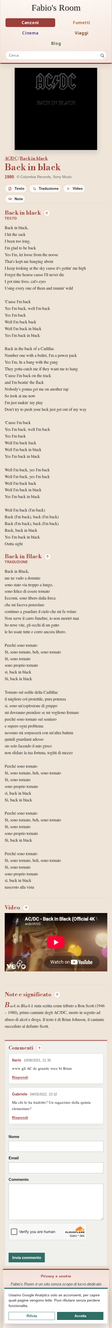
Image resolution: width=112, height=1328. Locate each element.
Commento (19, 1179)
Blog (56, 43)
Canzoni (30, 22)
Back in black (34, 158)
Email (14, 1158)
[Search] (102, 55)
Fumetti (81, 22)
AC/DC (11, 158)
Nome (14, 1137)
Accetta (80, 1316)
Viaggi (82, 33)
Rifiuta (32, 1316)
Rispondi (20, 1077)
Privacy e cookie (56, 1276)
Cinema (30, 33)
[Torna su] (46, 213)
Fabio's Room (56, 7)
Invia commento (26, 1257)
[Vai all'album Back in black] (56, 109)
